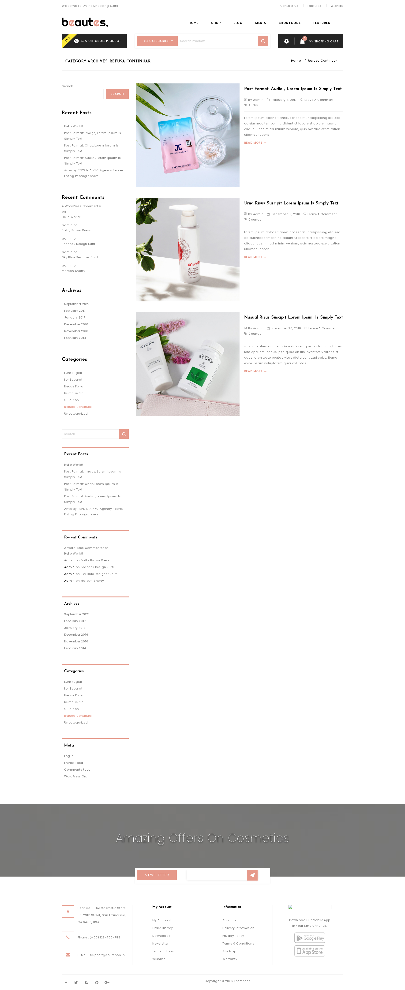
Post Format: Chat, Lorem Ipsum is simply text (91, 148)
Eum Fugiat (73, 373)
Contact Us (289, 6)
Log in (69, 756)
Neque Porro (73, 386)
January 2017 (75, 317)
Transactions (163, 951)
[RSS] (86, 982)
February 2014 (75, 338)
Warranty (229, 959)
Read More (253, 143)
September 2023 (77, 304)
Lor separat (73, 380)
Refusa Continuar (78, 407)
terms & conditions (238, 943)
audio (253, 105)
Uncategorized (76, 414)
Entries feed (73, 763)
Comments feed (77, 770)
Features (314, 6)
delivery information (238, 928)
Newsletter (160, 943)
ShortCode (290, 23)
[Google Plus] (107, 982)
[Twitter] (76, 982)
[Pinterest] (97, 982)
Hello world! (73, 126)
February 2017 (75, 311)
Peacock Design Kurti (78, 244)
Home (193, 23)
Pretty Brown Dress (76, 230)
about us (229, 920)
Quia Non (71, 400)
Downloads (161, 936)
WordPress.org (75, 776)
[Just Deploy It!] (85, 22)
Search (67, 86)
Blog (238, 23)
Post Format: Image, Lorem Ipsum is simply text (92, 136)
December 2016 (76, 324)
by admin (255, 100)
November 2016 (76, 331)
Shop (216, 23)
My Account (161, 920)
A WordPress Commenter (81, 206)
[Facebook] (66, 982)
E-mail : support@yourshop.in (101, 955)
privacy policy (233, 936)
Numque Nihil (75, 393)
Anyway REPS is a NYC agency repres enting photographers (94, 173)
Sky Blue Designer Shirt (80, 257)
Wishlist (337, 6)
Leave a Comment (319, 100)
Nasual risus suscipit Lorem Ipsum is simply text (293, 317)
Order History (162, 928)
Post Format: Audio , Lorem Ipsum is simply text (293, 89)
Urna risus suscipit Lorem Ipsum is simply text (291, 203)
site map (229, 951)
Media (260, 23)
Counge (254, 219)
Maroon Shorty (73, 271)
